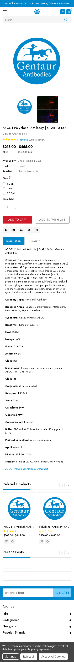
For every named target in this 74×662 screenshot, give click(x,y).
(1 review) (22, 140)
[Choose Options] (6, 541)
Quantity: (8, 199)
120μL (11, 188)
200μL (11, 193)
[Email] (13, 230)
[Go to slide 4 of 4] (62, 484)
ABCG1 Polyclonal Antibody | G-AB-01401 (28, 526)
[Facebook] (6, 230)
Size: (7, 178)
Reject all (29, 656)
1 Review (34, 241)
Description (13, 241)
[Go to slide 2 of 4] (68, 484)
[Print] (21, 230)
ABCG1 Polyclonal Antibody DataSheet (26, 469)
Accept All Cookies (53, 656)
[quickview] (12, 541)
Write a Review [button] (37, 140)
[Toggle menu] (4, 11)
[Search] (66, 19)
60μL (10, 184)
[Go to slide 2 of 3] (68, 552)
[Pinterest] (36, 230)
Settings (10, 656)
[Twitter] (29, 230)
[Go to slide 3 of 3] (62, 552)
